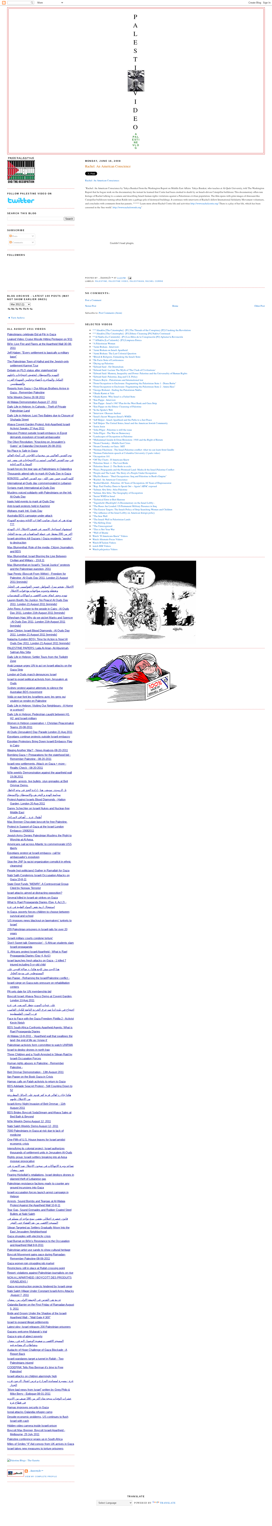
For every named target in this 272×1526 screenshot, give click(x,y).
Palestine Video (136, 71)
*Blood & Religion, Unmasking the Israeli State (116, 356)
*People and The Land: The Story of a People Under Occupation (125, 473)
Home (175, 305)
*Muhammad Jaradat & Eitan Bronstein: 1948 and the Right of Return (128, 439)
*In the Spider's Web (103, 409)
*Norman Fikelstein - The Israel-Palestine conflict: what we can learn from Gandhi (133, 449)
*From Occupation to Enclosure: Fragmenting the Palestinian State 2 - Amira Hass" (134, 386)
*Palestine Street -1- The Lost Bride (110, 463)
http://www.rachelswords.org (127, 207)
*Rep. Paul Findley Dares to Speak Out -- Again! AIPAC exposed (125, 486)
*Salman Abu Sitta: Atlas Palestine (110, 489)
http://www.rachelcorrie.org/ (205, 203)
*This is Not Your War (104, 529)
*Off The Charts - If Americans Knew (111, 459)
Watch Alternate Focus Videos (108, 539)
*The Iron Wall (100, 516)
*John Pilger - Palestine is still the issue (112, 429)
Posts (14, 236)
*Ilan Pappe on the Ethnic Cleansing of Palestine (117, 406)
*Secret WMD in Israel (104, 496)
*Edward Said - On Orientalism (108, 366)
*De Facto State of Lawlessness (108, 360)
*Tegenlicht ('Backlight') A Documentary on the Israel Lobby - (124, 502)
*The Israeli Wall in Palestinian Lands (111, 519)
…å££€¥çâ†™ (35, 1471)
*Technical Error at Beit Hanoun (109, 499)
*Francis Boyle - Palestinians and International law (118, 380)
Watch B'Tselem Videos (104, 542)
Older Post (259, 305)
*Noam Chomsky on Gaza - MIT (109, 446)
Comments (17, 242)
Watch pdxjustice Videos (105, 549)
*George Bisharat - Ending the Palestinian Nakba (117, 390)
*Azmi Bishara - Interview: (106, 346)
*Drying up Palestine (103, 363)
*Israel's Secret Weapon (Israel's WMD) (112, 416)
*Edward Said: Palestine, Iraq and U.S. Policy (115, 376)
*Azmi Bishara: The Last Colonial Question (114, 353)
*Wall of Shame (100, 532)
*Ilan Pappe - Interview (104, 400)
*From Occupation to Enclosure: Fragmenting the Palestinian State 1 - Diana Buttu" (134, 383)
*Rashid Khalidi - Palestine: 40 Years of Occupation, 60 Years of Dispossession (132, 483)
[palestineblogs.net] (23, 1460)
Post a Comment (93, 300)
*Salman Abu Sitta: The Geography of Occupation (118, 492)
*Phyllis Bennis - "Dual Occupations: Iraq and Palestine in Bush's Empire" (130, 476)
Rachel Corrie (154, 281)
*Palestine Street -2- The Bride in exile (112, 466)
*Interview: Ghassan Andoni (107, 413)
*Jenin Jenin (99, 426)
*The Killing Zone (102, 522)
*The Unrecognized (102, 526)
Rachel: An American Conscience (108, 166)
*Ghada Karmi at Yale (103, 393)
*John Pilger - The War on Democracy (111, 433)
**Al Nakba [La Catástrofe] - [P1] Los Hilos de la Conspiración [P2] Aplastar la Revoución (138, 336)
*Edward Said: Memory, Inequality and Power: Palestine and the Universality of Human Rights (140, 373)
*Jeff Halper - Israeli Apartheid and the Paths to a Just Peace (122, 419)
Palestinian (137, 281)
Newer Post (90, 305)
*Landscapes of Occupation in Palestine (112, 436)
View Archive (18, 317)
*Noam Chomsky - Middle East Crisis (111, 443)
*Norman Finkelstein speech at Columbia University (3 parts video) (126, 453)
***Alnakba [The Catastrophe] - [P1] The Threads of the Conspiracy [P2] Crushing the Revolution (142, 330)
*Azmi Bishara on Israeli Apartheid (110, 350)
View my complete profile (41, 1476)
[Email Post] (129, 278)
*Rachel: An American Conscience (110, 479)
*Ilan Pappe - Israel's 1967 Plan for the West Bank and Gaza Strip (125, 403)
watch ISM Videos (102, 546)
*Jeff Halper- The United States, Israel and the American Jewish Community (130, 423)
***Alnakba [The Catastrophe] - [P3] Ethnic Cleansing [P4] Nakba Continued (131, 333)
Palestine (101, 281)
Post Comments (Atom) (110, 312)
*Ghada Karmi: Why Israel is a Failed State (114, 396)
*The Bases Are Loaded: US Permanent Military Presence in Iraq (125, 506)
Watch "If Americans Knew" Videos (110, 536)
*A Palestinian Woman (104, 343)
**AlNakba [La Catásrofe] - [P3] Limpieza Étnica (117, 340)
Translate (168, 1502)
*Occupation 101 (101, 456)
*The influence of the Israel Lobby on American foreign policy (124, 512)
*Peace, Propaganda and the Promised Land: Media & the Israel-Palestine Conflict (133, 469)
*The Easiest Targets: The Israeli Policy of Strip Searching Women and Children (132, 509)
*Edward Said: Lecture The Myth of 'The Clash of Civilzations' (124, 370)
